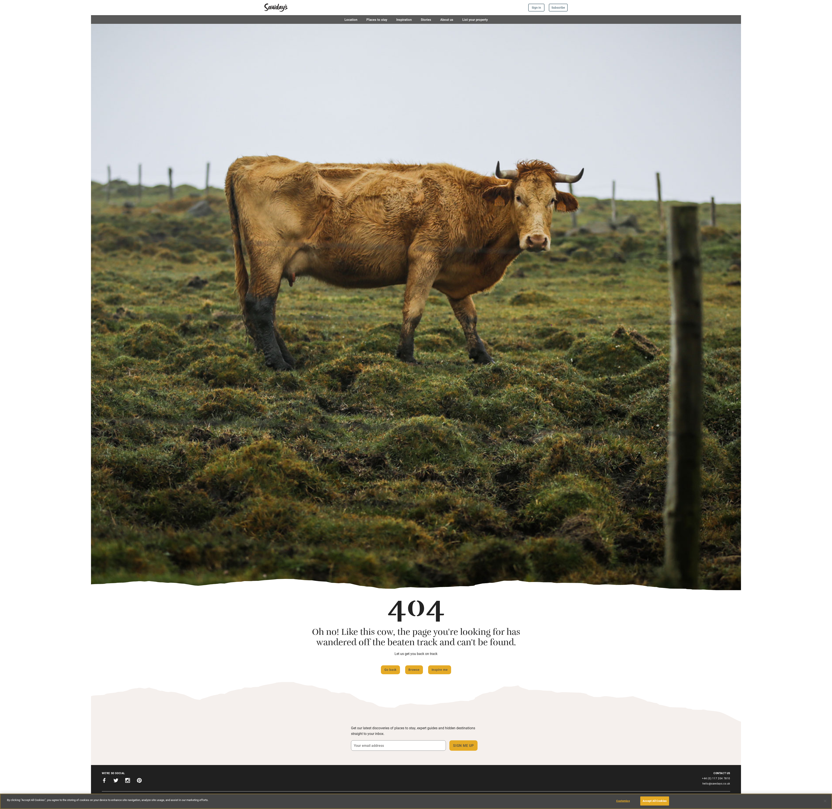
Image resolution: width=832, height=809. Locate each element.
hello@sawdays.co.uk (716, 783)
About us (446, 19)
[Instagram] (127, 781)
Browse (414, 670)
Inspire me (440, 670)
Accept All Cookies (655, 801)
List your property (475, 19)
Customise (623, 801)
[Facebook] (104, 781)
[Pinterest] (139, 781)
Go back (390, 670)
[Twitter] (116, 781)
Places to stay (376, 19)
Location (350, 19)
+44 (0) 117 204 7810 (716, 778)
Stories (426, 19)
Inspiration (404, 19)
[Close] (825, 801)
